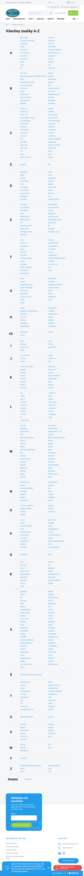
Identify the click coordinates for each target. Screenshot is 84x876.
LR (21, 417)
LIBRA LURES (52, 402)
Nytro (50, 500)
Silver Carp (24, 619)
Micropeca (52, 453)
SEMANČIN (51, 603)
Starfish (23, 646)
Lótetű (22, 414)
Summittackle (25, 658)
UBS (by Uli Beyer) (26, 717)
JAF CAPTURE (24, 355)
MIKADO (23, 456)
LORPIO (50, 411)
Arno (22, 62)
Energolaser (53, 216)
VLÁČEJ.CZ (24, 736)
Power (50, 538)
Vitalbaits (52, 733)
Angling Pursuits (54, 50)
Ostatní (23, 512)
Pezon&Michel (53, 529)
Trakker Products (27, 709)
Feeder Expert (53, 243)
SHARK (50, 610)
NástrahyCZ (52, 482)
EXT (49, 226)
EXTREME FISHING (26, 232)
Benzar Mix (52, 79)
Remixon (51, 568)
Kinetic (23, 376)
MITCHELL (51, 462)
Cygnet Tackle (25, 157)
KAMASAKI (51, 366)
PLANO (50, 532)
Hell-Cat (23, 317)
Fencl (22, 249)
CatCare (23, 136)
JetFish (23, 358)
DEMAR (50, 184)
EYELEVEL (23, 235)
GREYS (50, 294)
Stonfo (23, 649)
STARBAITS (51, 643)
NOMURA (23, 494)
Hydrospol (52, 326)
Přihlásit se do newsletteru (21, 825)
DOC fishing (24, 190)
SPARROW (51, 628)
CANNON (51, 112)
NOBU (50, 491)
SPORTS (50, 640)
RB (49, 565)
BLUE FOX (51, 91)
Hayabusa (23, 314)
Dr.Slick (51, 193)
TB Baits (23, 685)
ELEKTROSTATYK (53, 207)
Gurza (22, 303)
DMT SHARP (52, 187)
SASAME (51, 594)
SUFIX (50, 655)
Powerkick (24, 541)
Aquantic (23, 56)
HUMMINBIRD (24, 326)
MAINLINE (23, 428)
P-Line (22, 520)
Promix (23, 544)
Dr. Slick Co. (24, 193)
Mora (50, 468)
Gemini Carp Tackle (55, 284)
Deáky (22, 175)
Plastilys (23, 538)
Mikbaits (51, 456)
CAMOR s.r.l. (24, 112)
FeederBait (24, 246)
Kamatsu (23, 369)
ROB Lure (23, 580)
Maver (50, 441)
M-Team (23, 425)
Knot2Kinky (52, 379)
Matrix (22, 441)
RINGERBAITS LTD (54, 574)
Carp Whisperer (54, 121)
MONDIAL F (24, 468)
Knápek (23, 379)
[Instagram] (63, 853)
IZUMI (22, 350)
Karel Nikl (52, 369)
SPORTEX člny (53, 637)
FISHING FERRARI (26, 258)
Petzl (22, 529)
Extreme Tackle (54, 232)
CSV (21, 151)
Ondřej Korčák (26, 508)
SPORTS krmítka (26, 643)
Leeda (50, 396)
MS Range (51, 471)
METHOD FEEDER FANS (27, 450)
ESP (21, 223)
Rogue (22, 583)
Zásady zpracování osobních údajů (15, 857)
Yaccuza (23, 758)
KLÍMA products (54, 376)
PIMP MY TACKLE (25, 532)
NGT (49, 488)
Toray (50, 703)
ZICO (49, 772)
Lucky (50, 417)
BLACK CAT (24, 88)
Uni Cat (50, 717)
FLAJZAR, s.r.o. (53, 264)
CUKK (22, 154)
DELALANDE (24, 181)
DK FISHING (24, 187)
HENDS (50, 317)
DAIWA (50, 172)
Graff (50, 291)
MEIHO (22, 447)
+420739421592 (67, 848)
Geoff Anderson (26, 287)
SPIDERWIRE (24, 631)
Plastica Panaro (54, 535)
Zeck (50, 769)
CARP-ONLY (52, 124)
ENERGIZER (52, 213)
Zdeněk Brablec (54, 766)
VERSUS (50, 730)
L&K (21, 393)
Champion (24, 332)
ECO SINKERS (24, 207)
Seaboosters (53, 597)
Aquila (50, 59)
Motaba (23, 471)
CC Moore (51, 136)
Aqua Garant (25, 53)
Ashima (50, 62)
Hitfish (23, 320)
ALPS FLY (51, 44)
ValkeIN (23, 724)
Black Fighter (53, 88)
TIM (21, 700)
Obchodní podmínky (12, 853)
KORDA (22, 385)
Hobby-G (51, 320)
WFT (49, 744)
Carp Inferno (25, 121)
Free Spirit (24, 270)
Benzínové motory (27, 82)
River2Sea (24, 577)
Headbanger (52, 314)
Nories (22, 497)
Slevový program (11, 2)
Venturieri (24, 730)
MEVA (50, 450)
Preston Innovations (56, 541)
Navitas (51, 485)
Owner (22, 515)
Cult (49, 154)
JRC (49, 361)
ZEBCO (22, 769)
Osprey (50, 508)
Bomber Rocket (54, 94)
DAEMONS (23, 172)
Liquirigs (23, 408)
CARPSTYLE (24, 133)
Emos (22, 213)
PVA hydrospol (53, 547)
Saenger (23, 591)
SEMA (22, 603)
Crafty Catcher (54, 145)
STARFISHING (52, 646)
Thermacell (52, 694)
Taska (50, 682)
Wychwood (24, 751)
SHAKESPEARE (25, 610)
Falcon (51, 240)
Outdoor (51, 512)
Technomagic (25, 691)
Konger (23, 382)
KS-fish (50, 388)
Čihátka (23, 164)
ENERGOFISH (24, 216)
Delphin (51, 181)
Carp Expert (52, 115)
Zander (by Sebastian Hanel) (30, 766)
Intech (50, 344)
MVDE (50, 477)
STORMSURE (24, 652)
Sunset (22, 661)
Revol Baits (24, 571)
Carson (51, 133)
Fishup (22, 261)
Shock (50, 616)
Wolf (50, 748)
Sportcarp (52, 634)
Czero (50, 157)
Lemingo (23, 402)
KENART (50, 373)
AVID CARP (51, 68)
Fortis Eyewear (26, 267)
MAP (21, 434)
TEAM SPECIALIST (54, 685)
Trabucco (52, 706)
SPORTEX (23, 637)
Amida (22, 47)
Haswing (51, 311)
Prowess (23, 547)
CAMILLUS (23, 109)
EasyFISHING (52, 204)
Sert (49, 607)
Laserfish (52, 393)
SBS (21, 597)
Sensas (22, 607)
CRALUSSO (23, 148)
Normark (51, 497)
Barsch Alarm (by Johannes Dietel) (33, 76)
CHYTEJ (50, 332)
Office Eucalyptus (27, 505)
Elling (50, 210)
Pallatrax (52, 520)
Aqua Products (54, 53)
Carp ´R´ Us (24, 115)
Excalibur (52, 223)
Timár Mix (51, 700)
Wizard (22, 748)
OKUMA (50, 505)
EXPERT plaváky (26, 226)
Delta (22, 184)
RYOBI (22, 586)
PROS (50, 544)
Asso (22, 65)
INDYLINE (23, 344)
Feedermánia (53, 246)
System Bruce (53, 664)
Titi (21, 703)
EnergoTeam (25, 220)
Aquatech (51, 56)
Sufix (22, 655)
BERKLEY (51, 82)
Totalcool (24, 706)
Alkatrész (24, 44)
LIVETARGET (52, 408)
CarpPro (51, 127)
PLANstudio (24, 535)
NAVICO (22, 485)
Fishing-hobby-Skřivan (56, 258)
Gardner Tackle (26, 284)
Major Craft (53, 428)
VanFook (51, 724)
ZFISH (22, 772)
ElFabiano (24, 210)
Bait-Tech (23, 73)
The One (23, 694)
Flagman (23, 264)
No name (23, 491)
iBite (22, 341)
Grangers (24, 294)
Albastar (51, 41)
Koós (50, 382)
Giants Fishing (53, 287)
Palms (22, 523)
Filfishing (52, 249)
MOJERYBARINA (53, 465)
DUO (49, 196)
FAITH (22, 240)
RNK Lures (52, 577)
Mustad (23, 477)
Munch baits (52, 474)
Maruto (51, 434)
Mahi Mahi (52, 425)
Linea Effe (24, 405)
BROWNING (52, 100)
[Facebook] (59, 853)
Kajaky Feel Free (26, 366)
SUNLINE (51, 658)
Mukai (22, 474)
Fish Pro (23, 252)
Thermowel (24, 697)
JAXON (50, 355)
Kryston (23, 388)
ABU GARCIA (24, 37)
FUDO (50, 270)
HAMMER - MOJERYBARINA (29, 311)
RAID (21, 562)
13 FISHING (27, 779)
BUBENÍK (23, 103)
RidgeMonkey (25, 574)
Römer (50, 583)
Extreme (51, 229)
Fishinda (23, 255)
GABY (22, 278)
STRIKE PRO (52, 652)
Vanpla (23, 727)
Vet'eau (23, 733)
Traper (50, 709)
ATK (49, 65)
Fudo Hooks (24, 273)
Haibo (22, 308)
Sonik (50, 625)
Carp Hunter (53, 118)
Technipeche (53, 688)
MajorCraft (25, 431)
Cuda (50, 151)
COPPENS (23, 142)
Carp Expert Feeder (27, 118)
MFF (21, 453)
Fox (49, 267)
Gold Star (24, 291)
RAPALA (50, 562)
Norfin (50, 494)
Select (50, 600)
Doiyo (50, 190)
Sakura (51, 591)
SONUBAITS (24, 628)
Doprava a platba (11, 850)
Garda (22, 281)
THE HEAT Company (55, 691)
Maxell (23, 444)
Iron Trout (52, 347)
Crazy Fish (52, 148)
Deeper (22, 178)
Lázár (22, 396)
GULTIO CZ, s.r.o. (26, 297)
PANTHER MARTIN (26, 526)
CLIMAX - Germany (54, 139)
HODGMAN (23, 323)
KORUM (50, 385)
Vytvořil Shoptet (57, 873)
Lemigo (50, 399)
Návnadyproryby (26, 488)
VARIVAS (51, 727)
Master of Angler (27, 437)
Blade (22, 91)
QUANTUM (23, 554)
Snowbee (51, 622)
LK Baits (23, 411)
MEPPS (50, 447)
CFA (21, 139)
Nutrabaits (24, 500)
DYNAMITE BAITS (53, 199)
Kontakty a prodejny (25, 2)
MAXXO (50, 444)
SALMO (22, 594)
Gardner (51, 281)
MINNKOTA (51, 459)
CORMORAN (52, 142)
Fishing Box (52, 255)
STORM (50, 649)
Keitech (23, 373)
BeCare (50, 76)
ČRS (49, 164)
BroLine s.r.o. (25, 100)
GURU (50, 300)
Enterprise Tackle (55, 220)
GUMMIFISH (52, 297)
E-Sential (23, 204)
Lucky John (24, 420)
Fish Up (50, 252)
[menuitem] (9, 19)
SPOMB (22, 634)
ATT (21, 68)
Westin (22, 744)
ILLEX (50, 341)
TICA (49, 697)
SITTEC (50, 619)
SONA (22, 625)
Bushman (51, 103)
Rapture (23, 565)
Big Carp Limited (26, 85)
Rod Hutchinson (54, 580)
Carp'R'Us (23, 127)
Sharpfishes (25, 613)
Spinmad (51, 631)
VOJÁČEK (23, 739)
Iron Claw (24, 347)
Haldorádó (52, 308)
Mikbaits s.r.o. (25, 459)
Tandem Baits (25, 682)
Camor (50, 109)
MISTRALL (23, 462)
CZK (72, 2)
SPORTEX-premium (26, 640)
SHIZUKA (23, 616)
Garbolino (52, 278)
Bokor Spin (24, 94)
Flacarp (51, 261)
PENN (50, 526)
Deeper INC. (52, 178)
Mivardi (23, 465)
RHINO (50, 571)
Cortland (23, 145)
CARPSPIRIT (52, 130)
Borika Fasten (25, 97)
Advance (51, 37)
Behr (22, 79)
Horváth (51, 323)
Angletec (23, 50)
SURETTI (51, 661)
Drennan (23, 196)
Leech (22, 399)
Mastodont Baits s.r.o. (56, 437)
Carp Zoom (24, 124)
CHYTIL (22, 335)
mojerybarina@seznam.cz (70, 844)
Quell (50, 554)
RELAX (22, 568)
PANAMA (51, 523)
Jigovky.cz (52, 358)
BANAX (50, 73)
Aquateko (23, 59)
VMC (49, 736)
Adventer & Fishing (27, 41)
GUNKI (22, 300)
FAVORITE (23, 243)
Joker (22, 361)
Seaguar (23, 600)
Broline (51, 97)
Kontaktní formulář (68, 860)
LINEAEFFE (51, 405)
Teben (22, 688)
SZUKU (22, 667)
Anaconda (52, 47)
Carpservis (24, 130)
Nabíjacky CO (25, 482)
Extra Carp (24, 229)
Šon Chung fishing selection (31, 675)
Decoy (50, 175)
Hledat (51, 13)
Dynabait (23, 199)
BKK (49, 85)
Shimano (51, 613)
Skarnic (23, 622)
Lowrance (52, 414)
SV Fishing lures (26, 664)
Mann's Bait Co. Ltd (55, 431)
